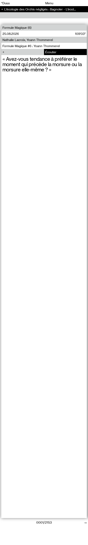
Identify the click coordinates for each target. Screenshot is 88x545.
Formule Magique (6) (17, 27)
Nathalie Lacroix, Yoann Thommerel (27, 40)
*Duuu (5, 3)
